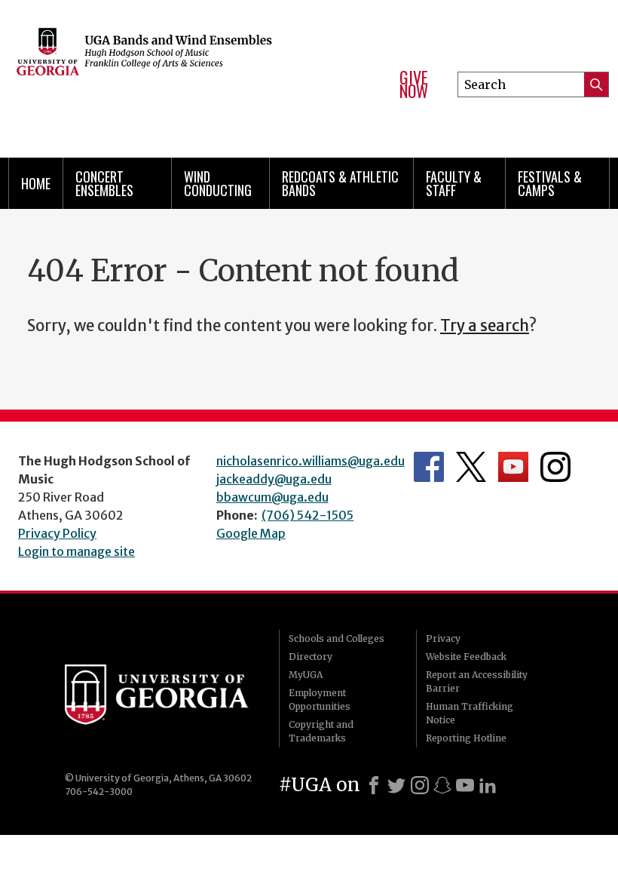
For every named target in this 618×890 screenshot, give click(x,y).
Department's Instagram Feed (555, 467)
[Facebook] (374, 785)
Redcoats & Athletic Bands (340, 183)
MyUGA (306, 674)
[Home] (189, 75)
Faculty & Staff (454, 183)
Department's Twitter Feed (471, 467)
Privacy (443, 638)
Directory (310, 656)
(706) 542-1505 (307, 515)
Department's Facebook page (429, 467)
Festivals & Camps (550, 183)
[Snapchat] (442, 785)
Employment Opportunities (319, 699)
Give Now (413, 84)
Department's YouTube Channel (513, 467)
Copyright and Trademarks (321, 731)
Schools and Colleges (336, 638)
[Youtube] (465, 785)
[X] (396, 785)
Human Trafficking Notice (469, 713)
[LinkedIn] (488, 785)
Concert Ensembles (104, 183)
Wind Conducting (218, 183)
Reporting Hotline (466, 738)
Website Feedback (466, 656)
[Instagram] (420, 785)
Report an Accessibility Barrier (477, 681)
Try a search (484, 326)
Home (35, 183)
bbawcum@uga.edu (272, 497)
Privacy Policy (57, 533)
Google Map (251, 533)
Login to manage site (76, 551)
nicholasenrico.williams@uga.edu (310, 460)
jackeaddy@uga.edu (274, 478)
